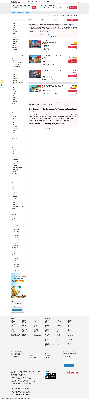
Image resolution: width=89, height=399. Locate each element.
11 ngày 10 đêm (16, 235)
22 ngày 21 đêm (16, 270)
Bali (14, 153)
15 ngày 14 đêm (16, 243)
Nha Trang (15, 41)
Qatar (14, 202)
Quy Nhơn (15, 45)
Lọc (73, 19)
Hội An (35, 321)
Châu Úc (14, 132)
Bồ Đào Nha (15, 169)
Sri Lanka (15, 204)
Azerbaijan (15, 192)
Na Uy (14, 194)
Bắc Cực (15, 142)
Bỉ (13, 124)
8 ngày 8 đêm (16, 256)
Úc (13, 87)
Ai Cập (14, 72)
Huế (14, 33)
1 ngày (14, 216)
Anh (14, 177)
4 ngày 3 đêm (16, 221)
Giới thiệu (49, 1)
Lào (14, 134)
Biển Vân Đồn (36, 327)
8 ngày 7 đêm (16, 229)
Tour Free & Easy (16, 51)
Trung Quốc (15, 120)
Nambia (14, 97)
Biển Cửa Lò (24, 331)
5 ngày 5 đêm (16, 262)
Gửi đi (17, 309)
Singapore (15, 101)
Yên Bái (23, 330)
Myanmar (15, 144)
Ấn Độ (14, 163)
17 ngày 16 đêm (16, 260)
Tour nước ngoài (20, 12)
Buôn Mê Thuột (16, 39)
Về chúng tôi (30, 355)
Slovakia (15, 186)
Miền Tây (35, 325)
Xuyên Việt (24, 326)
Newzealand (15, 107)
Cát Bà (12, 322)
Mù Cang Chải (36, 331)
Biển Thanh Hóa (25, 333)
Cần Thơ (14, 29)
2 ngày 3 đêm (16, 255)
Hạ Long (35, 320)
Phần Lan (15, 196)
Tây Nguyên (36, 330)
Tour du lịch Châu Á (17, 57)
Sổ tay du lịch (42, 1)
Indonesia (15, 155)
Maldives (15, 157)
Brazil (14, 89)
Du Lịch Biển (15, 159)
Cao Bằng (24, 334)
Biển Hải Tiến (24, 329)
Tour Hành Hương (16, 66)
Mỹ (13, 85)
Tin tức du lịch (48, 352)
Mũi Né (35, 324)
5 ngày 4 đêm (16, 223)
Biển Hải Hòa (13, 331)
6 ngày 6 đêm (16, 266)
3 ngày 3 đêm (16, 249)
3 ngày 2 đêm (16, 220)
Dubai (14, 151)
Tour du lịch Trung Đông (18, 55)
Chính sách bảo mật (32, 357)
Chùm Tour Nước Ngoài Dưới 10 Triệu (18, 83)
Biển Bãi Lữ (36, 329)
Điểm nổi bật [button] (44, 51)
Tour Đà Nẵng (13, 321)
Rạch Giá (15, 47)
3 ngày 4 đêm (16, 251)
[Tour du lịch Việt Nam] (16, 1)
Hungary (27, 12)
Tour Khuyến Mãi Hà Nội (15, 334)
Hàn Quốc (15, 78)
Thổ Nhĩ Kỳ (15, 173)
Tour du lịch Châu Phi (17, 64)
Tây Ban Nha (15, 161)
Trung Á (14, 212)
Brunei (14, 171)
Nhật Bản (15, 99)
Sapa (23, 321)
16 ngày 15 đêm (16, 258)
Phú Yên (12, 330)
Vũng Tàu (13, 325)
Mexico (14, 95)
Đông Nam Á (15, 80)
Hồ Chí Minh (15, 27)
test (14, 210)
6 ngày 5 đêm (16, 225)
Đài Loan (15, 111)
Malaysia (15, 113)
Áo (13, 190)
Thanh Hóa (15, 37)
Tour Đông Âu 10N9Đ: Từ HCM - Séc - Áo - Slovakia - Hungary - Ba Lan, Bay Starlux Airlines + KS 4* (52, 72)
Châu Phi (15, 138)
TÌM (73, 7)
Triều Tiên (15, 179)
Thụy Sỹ (14, 148)
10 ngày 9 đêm (16, 233)
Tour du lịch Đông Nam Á (18, 53)
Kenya (14, 93)
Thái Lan (14, 70)
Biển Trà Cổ (36, 334)
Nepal (14, 208)
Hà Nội (14, 23)
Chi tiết (72, 46)
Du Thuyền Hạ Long (14, 333)
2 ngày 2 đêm (16, 247)
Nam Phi (15, 74)
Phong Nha (24, 322)
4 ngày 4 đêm (16, 245)
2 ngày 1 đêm (16, 218)
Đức (14, 114)
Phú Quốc (24, 320)
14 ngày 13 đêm (16, 241)
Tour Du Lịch (34, 1)
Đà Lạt (14, 43)
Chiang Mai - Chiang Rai (18, 206)
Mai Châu (35, 326)
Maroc (14, 91)
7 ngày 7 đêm (16, 253)
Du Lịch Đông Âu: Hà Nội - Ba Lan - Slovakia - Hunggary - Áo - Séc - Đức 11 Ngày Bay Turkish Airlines (53, 57)
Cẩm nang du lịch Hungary (43, 34)
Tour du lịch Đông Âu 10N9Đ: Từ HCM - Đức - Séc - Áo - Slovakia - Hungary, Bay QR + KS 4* (53, 86)
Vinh (14, 35)
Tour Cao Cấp (16, 146)
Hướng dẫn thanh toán (32, 353)
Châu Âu (14, 116)
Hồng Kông (15, 149)
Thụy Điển (15, 198)
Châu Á (14, 109)
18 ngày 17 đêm (16, 268)
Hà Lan (14, 130)
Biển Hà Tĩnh (36, 333)
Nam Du (23, 335)
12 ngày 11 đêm (16, 237)
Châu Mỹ (15, 126)
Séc (14, 181)
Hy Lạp (14, 183)
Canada (14, 118)
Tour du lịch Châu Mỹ (17, 62)
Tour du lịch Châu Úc (17, 58)
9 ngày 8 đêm (16, 231)
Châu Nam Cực (16, 140)
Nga (14, 76)
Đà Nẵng (15, 25)
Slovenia (15, 184)
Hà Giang (12, 329)
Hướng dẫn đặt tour (32, 352)
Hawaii (14, 105)
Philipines (15, 165)
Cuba (14, 122)
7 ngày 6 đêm (16, 227)
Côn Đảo (24, 325)
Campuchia (15, 128)
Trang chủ (28, 1)
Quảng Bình (13, 327)
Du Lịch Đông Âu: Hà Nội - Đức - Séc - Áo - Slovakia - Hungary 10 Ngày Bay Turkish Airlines (52, 42)
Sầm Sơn (24, 327)
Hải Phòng (15, 31)
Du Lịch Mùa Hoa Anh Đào (18, 167)
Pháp (14, 103)
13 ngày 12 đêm (16, 239)
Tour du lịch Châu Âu (17, 60)
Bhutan (14, 175)
